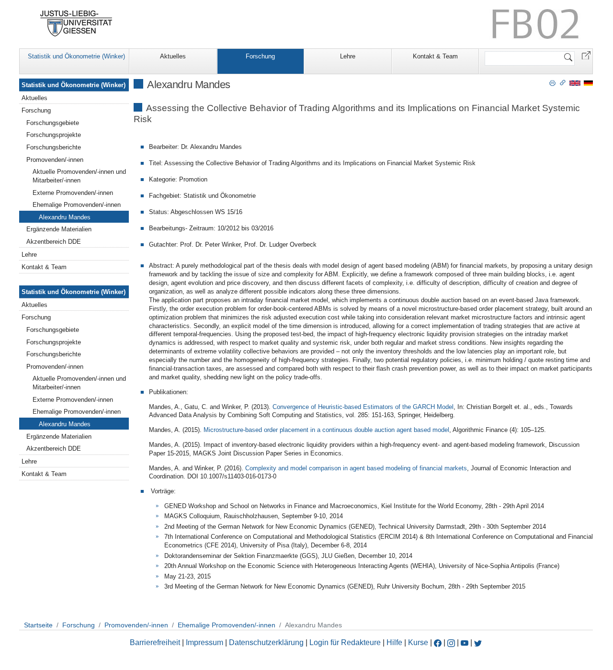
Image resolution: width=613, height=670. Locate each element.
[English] (574, 82)
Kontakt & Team (435, 56)
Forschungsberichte (53, 147)
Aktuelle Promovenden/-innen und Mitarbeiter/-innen (79, 176)
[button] (586, 54)
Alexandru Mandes (65, 217)
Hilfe (394, 642)
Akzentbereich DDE (53, 241)
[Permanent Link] (563, 82)
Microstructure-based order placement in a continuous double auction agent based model (325, 429)
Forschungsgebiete (52, 122)
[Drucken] (552, 82)
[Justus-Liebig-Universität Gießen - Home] (76, 23)
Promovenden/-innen (54, 159)
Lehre (347, 56)
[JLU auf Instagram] (452, 642)
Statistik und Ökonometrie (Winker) (76, 56)
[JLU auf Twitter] (478, 642)
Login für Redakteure (345, 642)
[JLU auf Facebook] (438, 642)
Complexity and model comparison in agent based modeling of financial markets (356, 468)
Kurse (418, 642)
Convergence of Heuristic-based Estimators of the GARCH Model (363, 406)
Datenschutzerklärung (266, 642)
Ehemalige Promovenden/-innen (77, 204)
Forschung (260, 56)
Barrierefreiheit (155, 642)
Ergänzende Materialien (58, 229)
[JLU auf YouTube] (464, 642)
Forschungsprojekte (53, 134)
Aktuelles (173, 56)
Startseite (38, 625)
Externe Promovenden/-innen (73, 192)
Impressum (204, 642)
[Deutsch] (588, 82)
